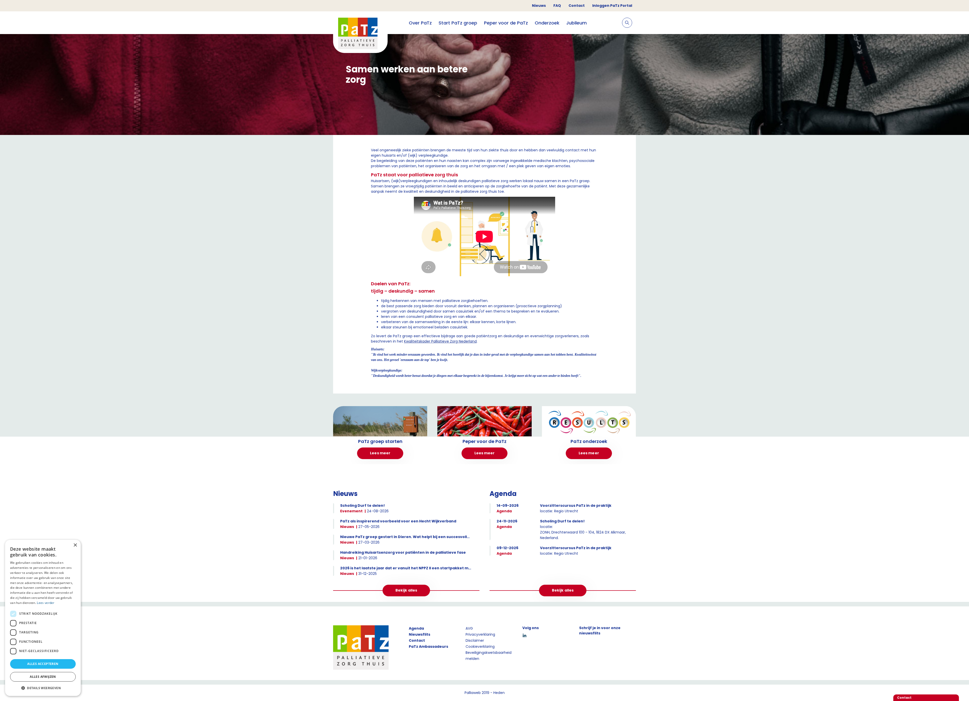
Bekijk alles (406, 590)
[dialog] (43, 618)
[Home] (360, 34)
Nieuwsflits (419, 634)
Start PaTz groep (458, 23)
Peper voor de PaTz (506, 23)
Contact (577, 5)
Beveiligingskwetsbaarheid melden (489, 655)
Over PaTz (420, 23)
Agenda (416, 628)
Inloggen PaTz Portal (612, 5)
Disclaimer (475, 640)
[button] (43, 688)
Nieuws (539, 5)
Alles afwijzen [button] (43, 677)
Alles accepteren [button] (42, 664)
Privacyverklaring (480, 634)
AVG (469, 628)
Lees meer (380, 453)
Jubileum (576, 23)
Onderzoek (547, 23)
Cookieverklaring (480, 646)
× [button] (75, 545)
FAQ (557, 5)
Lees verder (45, 603)
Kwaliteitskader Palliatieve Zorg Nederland (440, 341)
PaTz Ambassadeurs (428, 646)
